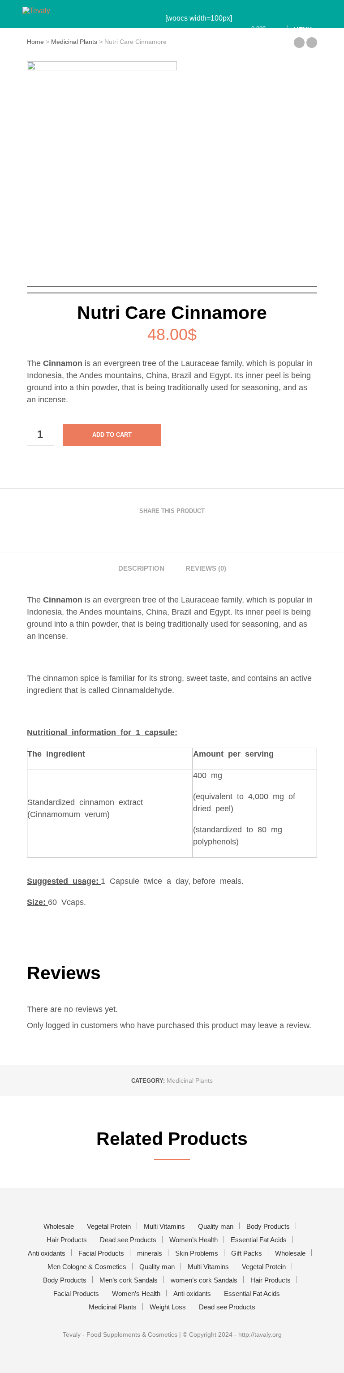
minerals (149, 1253)
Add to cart (112, 434)
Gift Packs (246, 1253)
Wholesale (58, 1226)
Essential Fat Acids (259, 1240)
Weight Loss (168, 1307)
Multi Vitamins (164, 1226)
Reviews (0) (205, 568)
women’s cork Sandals (204, 1280)
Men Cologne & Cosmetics (86, 1266)
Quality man (215, 1226)
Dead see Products (128, 1240)
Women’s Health (193, 1240)
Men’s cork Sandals (128, 1280)
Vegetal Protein (109, 1226)
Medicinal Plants (190, 1080)
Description (141, 568)
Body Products (268, 1226)
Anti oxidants (46, 1253)
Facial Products (101, 1253)
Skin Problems (196, 1253)
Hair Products (67, 1240)
